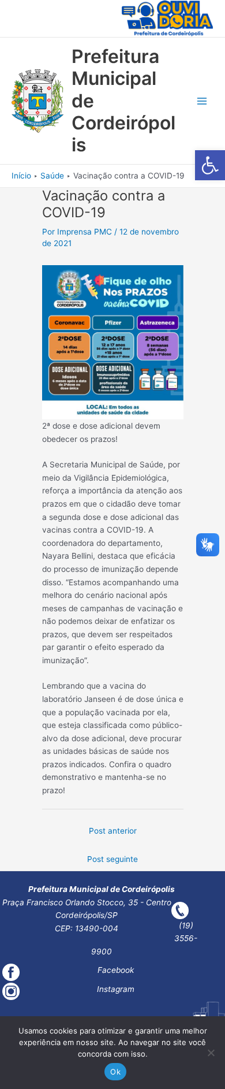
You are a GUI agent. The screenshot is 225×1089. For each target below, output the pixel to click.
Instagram (115, 989)
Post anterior (113, 830)
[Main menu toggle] (202, 101)
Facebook (115, 970)
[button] (210, 165)
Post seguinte (112, 859)
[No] (210, 1052)
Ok (115, 1071)
